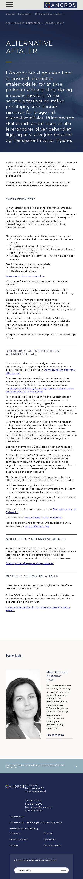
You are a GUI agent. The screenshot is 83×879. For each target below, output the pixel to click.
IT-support (15, 833)
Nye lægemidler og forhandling (23, 22)
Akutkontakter (17, 816)
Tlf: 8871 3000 (33, 800)
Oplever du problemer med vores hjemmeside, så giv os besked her (35, 766)
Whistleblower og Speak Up (24, 828)
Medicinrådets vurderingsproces (43, 517)
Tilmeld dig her (24, 870)
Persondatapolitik (19, 839)
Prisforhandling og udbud (49, 14)
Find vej (48, 833)
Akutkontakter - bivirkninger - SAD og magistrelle (36, 822)
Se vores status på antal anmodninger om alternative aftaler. (38, 608)
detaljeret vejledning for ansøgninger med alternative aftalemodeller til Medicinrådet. (40, 389)
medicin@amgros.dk (37, 526)
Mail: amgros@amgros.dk (38, 807)
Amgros (10, 14)
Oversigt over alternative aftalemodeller (30, 563)
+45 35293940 (55, 735)
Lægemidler (25, 14)
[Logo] (60, 5)
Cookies (14, 845)
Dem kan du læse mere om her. (25, 276)
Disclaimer (49, 839)
